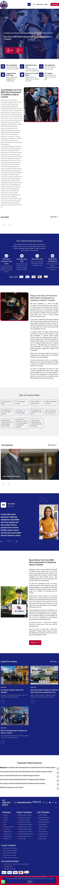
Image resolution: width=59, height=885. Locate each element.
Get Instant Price (8, 50)
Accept (30, 881)
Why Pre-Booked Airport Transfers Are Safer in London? (14, 732)
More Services (52, 445)
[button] (4, 225)
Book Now (34, 642)
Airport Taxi (3, 687)
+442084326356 (39, 4)
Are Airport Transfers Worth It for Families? (12, 691)
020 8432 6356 (18, 50)
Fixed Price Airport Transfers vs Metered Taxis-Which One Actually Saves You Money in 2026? (44, 691)
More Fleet (54, 217)
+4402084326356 (24, 802)
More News (53, 661)
